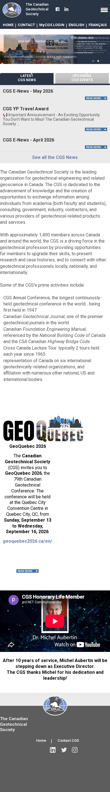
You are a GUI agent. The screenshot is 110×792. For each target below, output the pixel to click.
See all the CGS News (55, 157)
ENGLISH (76, 25)
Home (41, 740)
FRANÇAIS (98, 25)
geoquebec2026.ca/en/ (27, 541)
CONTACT (26, 25)
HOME (8, 25)
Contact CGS (68, 740)
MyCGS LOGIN (51, 25)
